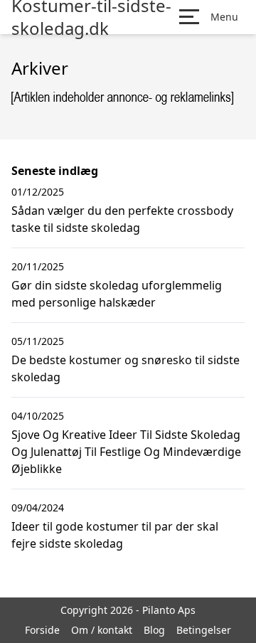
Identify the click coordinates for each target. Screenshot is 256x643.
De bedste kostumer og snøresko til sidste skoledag (125, 368)
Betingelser (203, 630)
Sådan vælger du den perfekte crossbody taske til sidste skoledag (122, 219)
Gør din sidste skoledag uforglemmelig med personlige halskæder (116, 293)
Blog (154, 630)
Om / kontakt (101, 630)
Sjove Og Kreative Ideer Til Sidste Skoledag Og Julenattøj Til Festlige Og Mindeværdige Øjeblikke (126, 452)
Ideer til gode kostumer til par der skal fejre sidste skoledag (114, 535)
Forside (42, 630)
